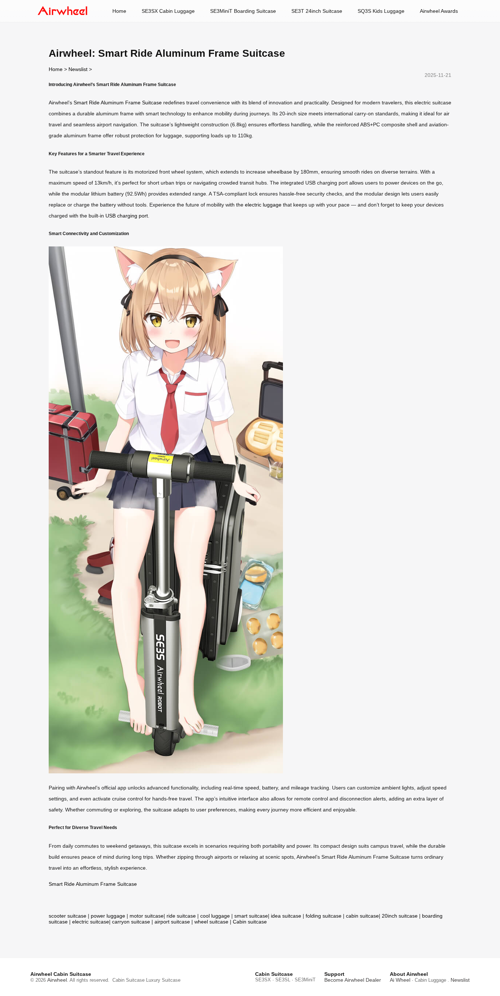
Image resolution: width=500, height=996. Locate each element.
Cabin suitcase (250, 922)
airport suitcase (172, 922)
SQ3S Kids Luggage (381, 11)
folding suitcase (324, 916)
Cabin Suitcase (128, 980)
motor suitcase (147, 916)
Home (119, 11)
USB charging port (126, 216)
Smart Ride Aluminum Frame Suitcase (118, 102)
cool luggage (215, 916)
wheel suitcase (211, 922)
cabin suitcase (362, 916)
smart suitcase (251, 916)
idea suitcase (286, 916)
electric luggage (263, 205)
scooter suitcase (67, 916)
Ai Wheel (400, 980)
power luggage (108, 916)
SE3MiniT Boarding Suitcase (243, 11)
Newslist (77, 69)
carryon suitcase (131, 922)
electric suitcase (90, 922)
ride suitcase (181, 916)
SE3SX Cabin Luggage (168, 11)
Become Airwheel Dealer (352, 980)
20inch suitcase (400, 916)
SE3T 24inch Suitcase (316, 11)
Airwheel (57, 980)
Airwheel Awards (439, 11)
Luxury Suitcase (163, 980)
